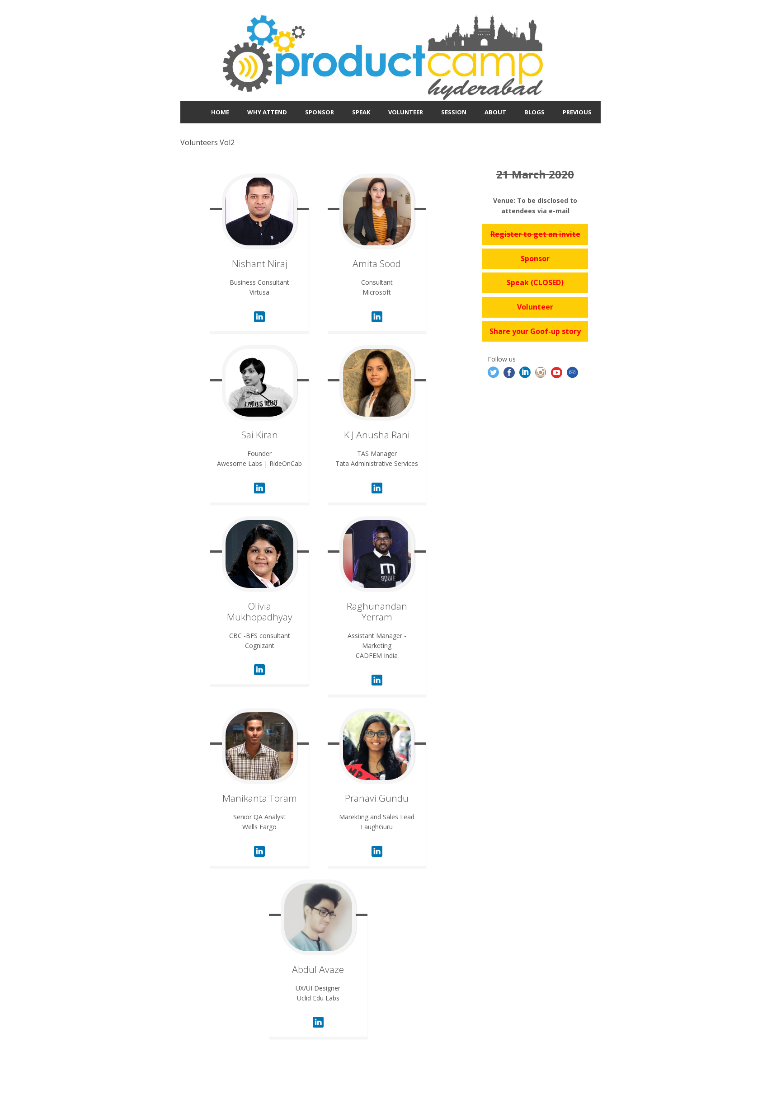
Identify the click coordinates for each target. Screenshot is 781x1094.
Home (220, 112)
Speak (361, 112)
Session (453, 112)
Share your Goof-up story (535, 331)
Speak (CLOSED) (535, 282)
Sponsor (319, 112)
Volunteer (405, 112)
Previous (577, 112)
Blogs (534, 112)
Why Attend (267, 112)
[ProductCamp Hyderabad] (390, 95)
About (495, 112)
